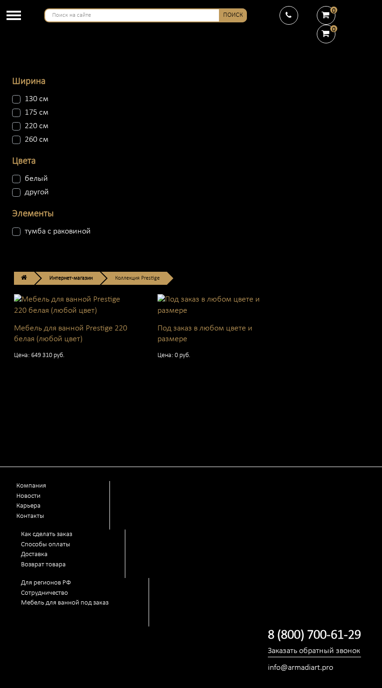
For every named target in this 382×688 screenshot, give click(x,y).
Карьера (28, 505)
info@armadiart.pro (300, 667)
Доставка (34, 554)
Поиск (233, 15)
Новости (28, 496)
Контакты (30, 516)
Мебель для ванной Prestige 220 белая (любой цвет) (70, 334)
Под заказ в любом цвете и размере (204, 334)
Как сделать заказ (46, 534)
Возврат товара (43, 564)
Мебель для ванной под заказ (65, 602)
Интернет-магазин (71, 278)
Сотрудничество (44, 593)
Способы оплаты (45, 544)
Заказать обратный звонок (314, 651)
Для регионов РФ (46, 582)
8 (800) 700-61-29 (314, 635)
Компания (31, 485)
